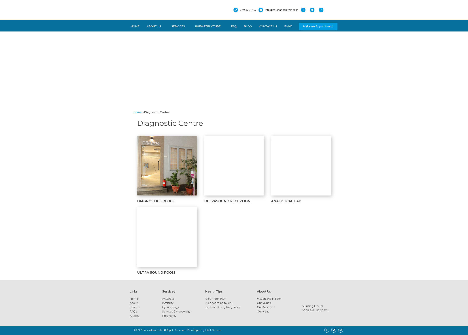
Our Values (264, 303)
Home (134, 298)
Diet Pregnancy (215, 298)
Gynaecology (170, 307)
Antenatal (168, 298)
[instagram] (322, 10)
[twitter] (314, 10)
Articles (134, 315)
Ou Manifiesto (266, 307)
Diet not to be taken (218, 303)
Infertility (167, 303)
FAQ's (133, 311)
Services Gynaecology (176, 311)
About (134, 303)
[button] (318, 26)
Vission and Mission (269, 298)
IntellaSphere (213, 330)
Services (135, 307)
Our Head (263, 311)
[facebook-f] (305, 10)
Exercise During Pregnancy (222, 307)
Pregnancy (169, 315)
